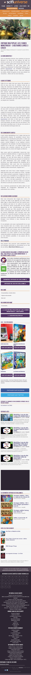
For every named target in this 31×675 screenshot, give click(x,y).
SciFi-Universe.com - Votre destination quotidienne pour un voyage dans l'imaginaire (15, 2)
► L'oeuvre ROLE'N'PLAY (15, 315)
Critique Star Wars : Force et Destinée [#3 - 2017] (15, 659)
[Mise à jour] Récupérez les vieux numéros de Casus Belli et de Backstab (15, 597)
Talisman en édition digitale (15, 609)
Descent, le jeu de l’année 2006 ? (15, 599)
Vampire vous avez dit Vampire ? (16, 595)
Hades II (15, 638)
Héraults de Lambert (4, 664)
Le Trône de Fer (15, 624)
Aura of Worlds (15, 634)
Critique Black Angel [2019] (15, 653)
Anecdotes (15, 15)
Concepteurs (20, 13)
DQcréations (21, 667)
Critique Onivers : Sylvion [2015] (15, 646)
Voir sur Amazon (6, 347)
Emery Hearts (15, 642)
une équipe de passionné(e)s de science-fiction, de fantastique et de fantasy (15, 569)
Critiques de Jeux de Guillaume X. (15, 283)
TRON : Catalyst (15, 637)
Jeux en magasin (25, 11)
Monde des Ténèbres (15, 619)
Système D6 (15, 623)
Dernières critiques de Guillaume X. (15, 279)
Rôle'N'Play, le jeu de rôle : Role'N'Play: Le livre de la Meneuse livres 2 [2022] (21, 443)
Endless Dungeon (15, 630)
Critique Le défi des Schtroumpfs (16, 648)
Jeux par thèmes (12, 13)
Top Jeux (5, 13)
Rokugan (15, 626)
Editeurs (9, 15)
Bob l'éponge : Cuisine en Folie (15, 635)
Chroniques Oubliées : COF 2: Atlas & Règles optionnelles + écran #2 (21, 504)
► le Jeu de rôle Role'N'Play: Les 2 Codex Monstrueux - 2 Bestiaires (15, 310)
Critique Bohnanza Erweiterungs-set (15, 652)
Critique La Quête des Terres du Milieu (15, 651)
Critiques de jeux (6, 11)
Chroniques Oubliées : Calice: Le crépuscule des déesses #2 (21, 496)
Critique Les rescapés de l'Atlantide (15, 656)
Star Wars (15, 617)
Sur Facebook (4, 405)
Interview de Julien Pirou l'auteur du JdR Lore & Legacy (16, 602)
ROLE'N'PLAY (9, 68)
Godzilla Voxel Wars (15, 640)
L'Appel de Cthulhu (15, 614)
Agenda (21, 15)
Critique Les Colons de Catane (15, 655)
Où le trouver (5, 241)
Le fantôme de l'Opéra (15, 633)
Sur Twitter (10, 405)
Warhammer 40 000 (15, 620)
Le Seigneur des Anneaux (15, 616)
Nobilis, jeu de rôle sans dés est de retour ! (15, 606)
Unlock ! (15, 621)
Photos (26, 13)
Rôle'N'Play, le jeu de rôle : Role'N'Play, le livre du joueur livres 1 (21, 457)
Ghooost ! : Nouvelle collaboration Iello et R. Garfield (15, 607)
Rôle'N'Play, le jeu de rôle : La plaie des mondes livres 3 (22, 415)
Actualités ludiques (15, 11)
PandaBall (15, 631)
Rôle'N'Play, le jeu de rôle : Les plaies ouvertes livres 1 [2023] (21, 429)
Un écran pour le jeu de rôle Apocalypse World (15, 600)
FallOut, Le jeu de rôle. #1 (20, 518)
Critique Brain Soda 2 (15, 649)
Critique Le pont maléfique (15, 658)
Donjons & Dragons (15, 613)
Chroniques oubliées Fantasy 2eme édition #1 (21, 511)
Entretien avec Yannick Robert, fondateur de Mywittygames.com (15, 605)
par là (21, 247)
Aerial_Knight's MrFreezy (15, 641)
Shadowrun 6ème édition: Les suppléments (15, 603)
